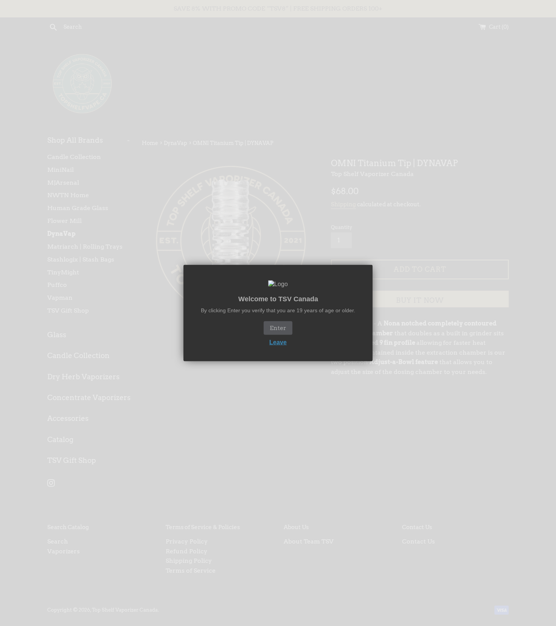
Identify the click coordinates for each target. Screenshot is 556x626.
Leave (278, 342)
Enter (278, 327)
